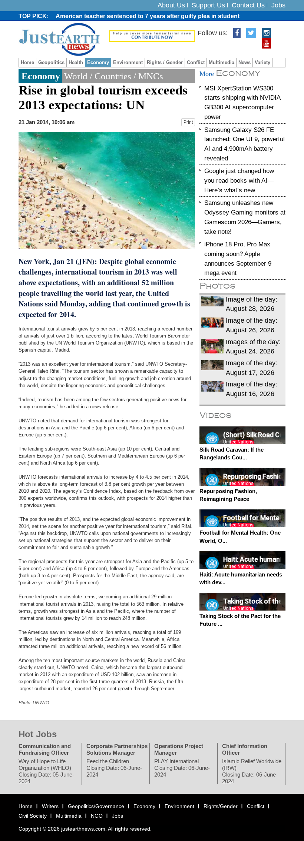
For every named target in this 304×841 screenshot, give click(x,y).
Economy (98, 62)
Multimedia (221, 62)
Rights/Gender (221, 806)
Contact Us (248, 5)
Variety (262, 62)
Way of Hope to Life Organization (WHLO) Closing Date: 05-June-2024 (46, 771)
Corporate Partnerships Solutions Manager (117, 749)
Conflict (196, 62)
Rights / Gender (165, 62)
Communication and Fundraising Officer (45, 749)
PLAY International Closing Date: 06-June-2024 (182, 768)
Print (188, 122)
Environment (128, 62)
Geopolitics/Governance (96, 806)
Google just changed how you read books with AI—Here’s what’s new (239, 180)
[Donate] (152, 35)
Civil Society (33, 815)
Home (27, 62)
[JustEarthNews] (59, 39)
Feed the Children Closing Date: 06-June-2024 (114, 768)
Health (76, 62)
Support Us (208, 5)
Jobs (278, 5)
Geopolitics (51, 62)
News (244, 62)
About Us (171, 5)
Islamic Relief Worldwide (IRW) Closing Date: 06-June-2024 (251, 771)
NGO (97, 815)
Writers (50, 806)
